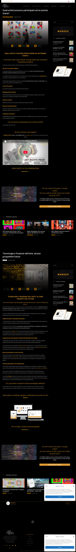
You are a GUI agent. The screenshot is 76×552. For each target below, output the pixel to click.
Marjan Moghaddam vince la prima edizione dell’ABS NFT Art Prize (36, 232)
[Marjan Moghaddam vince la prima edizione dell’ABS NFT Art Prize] (38, 224)
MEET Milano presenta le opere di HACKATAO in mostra (60, 232)
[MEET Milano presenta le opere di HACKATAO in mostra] (62, 224)
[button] (73, 536)
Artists (11, 16)
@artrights (13, 502)
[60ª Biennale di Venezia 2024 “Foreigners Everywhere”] (71, 43)
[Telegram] (15, 545)
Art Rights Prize (29, 135)
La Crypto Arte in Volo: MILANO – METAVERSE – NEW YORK (59, 48)
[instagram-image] (11, 511)
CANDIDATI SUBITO (7, 135)
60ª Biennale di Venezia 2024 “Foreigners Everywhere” (58, 42)
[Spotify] (12, 1)
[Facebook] (4, 1)
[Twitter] (10, 548)
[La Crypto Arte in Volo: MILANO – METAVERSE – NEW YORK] (71, 48)
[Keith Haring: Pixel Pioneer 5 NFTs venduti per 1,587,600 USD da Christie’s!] (71, 54)
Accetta (60, 547)
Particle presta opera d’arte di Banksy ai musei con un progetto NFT (60, 59)
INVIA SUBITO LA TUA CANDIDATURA (25, 168)
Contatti (68, 549)
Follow (67, 503)
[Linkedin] (9, 1)
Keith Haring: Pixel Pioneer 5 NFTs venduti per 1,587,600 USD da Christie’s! (60, 53)
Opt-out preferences (53, 549)
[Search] (72, 22)
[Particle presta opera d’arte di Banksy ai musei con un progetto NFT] (71, 60)
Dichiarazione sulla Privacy (61, 549)
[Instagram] (6, 1)
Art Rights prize (6, 16)
